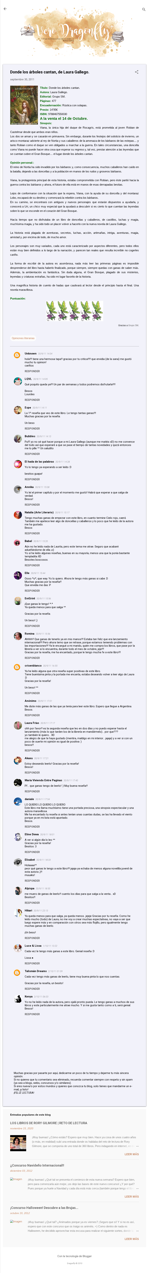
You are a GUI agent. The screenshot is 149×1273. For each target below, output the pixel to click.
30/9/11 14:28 (62, 461)
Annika (29, 487)
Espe (28, 407)
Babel (28, 541)
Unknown (31, 353)
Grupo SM (133, 325)
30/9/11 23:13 (41, 910)
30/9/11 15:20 (40, 541)
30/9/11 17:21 (41, 758)
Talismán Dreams (36, 971)
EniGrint (30, 598)
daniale (29, 799)
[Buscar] (144, 10)
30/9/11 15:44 (38, 573)
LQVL (28, 379)
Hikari (28, 910)
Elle (27, 573)
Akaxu (29, 758)
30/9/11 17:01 (45, 701)
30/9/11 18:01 (47, 834)
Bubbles (30, 436)
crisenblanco (33, 665)
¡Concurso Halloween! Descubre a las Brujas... (44, 1208)
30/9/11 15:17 (62, 512)
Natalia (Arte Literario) (39, 512)
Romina (29, 633)
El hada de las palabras (39, 461)
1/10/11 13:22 (50, 945)
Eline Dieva (32, 834)
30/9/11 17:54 (42, 799)
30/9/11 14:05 (40, 379)
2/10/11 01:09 (55, 971)
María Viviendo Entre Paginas (43, 780)
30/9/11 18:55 (43, 888)
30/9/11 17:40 (71, 780)
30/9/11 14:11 (40, 407)
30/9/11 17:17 (48, 723)
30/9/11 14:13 (44, 436)
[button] (136, 72)
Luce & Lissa (33, 945)
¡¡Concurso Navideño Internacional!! (37, 1165)
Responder (32, 371)
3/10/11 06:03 (41, 996)
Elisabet (30, 859)
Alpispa (29, 888)
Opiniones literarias (23, 338)
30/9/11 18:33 (43, 859)
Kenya (29, 996)
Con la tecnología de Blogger (74, 1256)
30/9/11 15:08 (42, 487)
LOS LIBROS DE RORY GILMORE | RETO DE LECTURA (48, 1123)
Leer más (132, 1154)
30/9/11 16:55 (50, 665)
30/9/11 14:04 (45, 353)
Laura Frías (32, 723)
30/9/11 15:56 (44, 598)
